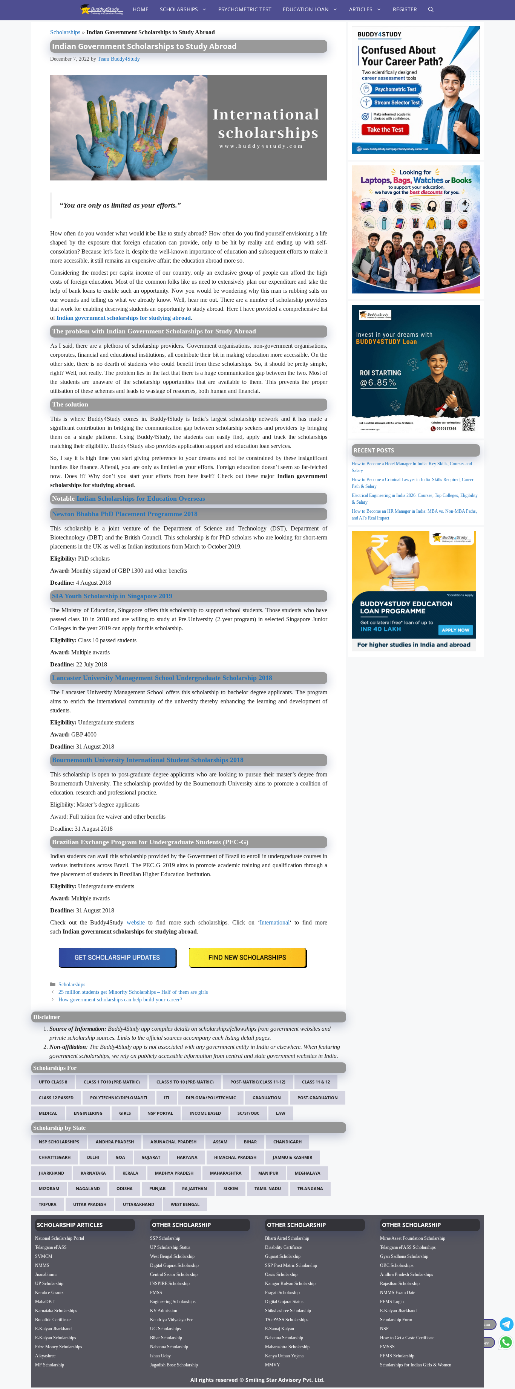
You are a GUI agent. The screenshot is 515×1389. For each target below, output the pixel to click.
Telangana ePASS (51, 1247)
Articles (360, 9)
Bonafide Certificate (53, 1319)
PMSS (156, 1292)
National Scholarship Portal (59, 1238)
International (275, 922)
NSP (384, 1328)
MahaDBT (44, 1301)
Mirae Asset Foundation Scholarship (412, 1238)
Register (405, 9)
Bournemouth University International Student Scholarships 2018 (148, 760)
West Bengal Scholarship (172, 1256)
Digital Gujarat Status (284, 1301)
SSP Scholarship (165, 1238)
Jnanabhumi (46, 1274)
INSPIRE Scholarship (170, 1283)
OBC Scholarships (397, 1265)
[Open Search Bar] (431, 9)
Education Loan (306, 9)
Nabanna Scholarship (169, 1346)
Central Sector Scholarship (174, 1274)
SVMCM (43, 1256)
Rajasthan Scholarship (400, 1283)
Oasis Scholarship (281, 1274)
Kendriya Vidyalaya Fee (171, 1319)
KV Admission (163, 1310)
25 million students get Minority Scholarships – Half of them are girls (133, 992)
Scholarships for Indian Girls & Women (415, 1365)
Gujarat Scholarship (282, 1256)
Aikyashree (45, 1355)
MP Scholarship (49, 1365)
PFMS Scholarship (397, 1355)
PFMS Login (392, 1301)
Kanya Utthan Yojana (284, 1355)
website (136, 922)
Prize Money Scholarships (58, 1346)
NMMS (42, 1265)
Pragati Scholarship (282, 1292)
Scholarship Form (396, 1319)
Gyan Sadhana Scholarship (404, 1256)
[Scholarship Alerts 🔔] (101, 9)
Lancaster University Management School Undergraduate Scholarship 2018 (162, 678)
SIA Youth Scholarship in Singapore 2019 (112, 596)
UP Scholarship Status (170, 1247)
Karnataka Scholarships (56, 1310)
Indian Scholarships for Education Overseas (141, 498)
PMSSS (387, 1346)
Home (141, 9)
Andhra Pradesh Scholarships (406, 1274)
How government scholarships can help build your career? (120, 999)
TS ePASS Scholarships (286, 1319)
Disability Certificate (283, 1247)
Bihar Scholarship (166, 1337)
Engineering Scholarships (173, 1301)
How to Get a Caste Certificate (407, 1337)
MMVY (272, 1365)
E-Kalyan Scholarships (55, 1337)
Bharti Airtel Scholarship (287, 1238)
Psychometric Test (244, 9)
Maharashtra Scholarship (287, 1346)
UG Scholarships (165, 1328)
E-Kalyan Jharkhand (53, 1328)
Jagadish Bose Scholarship (174, 1365)
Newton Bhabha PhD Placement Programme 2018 (125, 514)
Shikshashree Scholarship (288, 1310)
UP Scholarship (49, 1283)
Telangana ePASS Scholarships (408, 1247)
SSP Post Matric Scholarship (291, 1265)
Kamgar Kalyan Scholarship (290, 1283)
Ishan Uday (160, 1355)
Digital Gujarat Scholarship (174, 1265)
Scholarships (179, 9)
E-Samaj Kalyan (279, 1328)
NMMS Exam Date (397, 1292)
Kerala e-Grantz (49, 1292)
